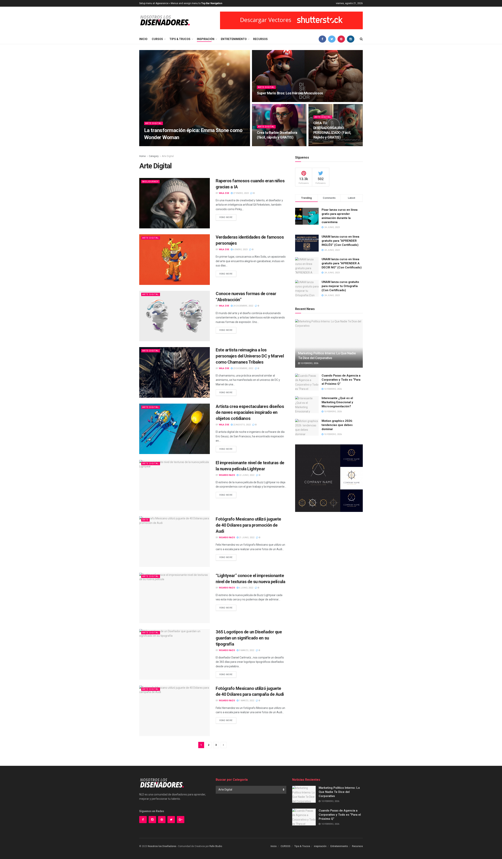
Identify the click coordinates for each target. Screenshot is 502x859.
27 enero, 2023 (241, 193)
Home (142, 156)
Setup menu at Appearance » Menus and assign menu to (180, 3)
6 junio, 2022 (245, 587)
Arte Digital (153, 123)
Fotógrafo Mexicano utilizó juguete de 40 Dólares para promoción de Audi (248, 525)
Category (154, 156)
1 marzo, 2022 (246, 700)
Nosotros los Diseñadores (162, 846)
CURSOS (157, 39)
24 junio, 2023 (169, 145)
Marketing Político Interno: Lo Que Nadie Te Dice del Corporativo (339, 792)
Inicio (143, 39)
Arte (145, 520)
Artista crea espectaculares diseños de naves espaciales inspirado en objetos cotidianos (250, 412)
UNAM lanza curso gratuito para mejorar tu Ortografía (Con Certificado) (340, 286)
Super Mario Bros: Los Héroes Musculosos (290, 93)
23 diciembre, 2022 (243, 368)
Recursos (260, 39)
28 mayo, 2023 (266, 100)
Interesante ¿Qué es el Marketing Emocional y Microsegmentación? (337, 402)
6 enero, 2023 (240, 249)
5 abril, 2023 (266, 145)
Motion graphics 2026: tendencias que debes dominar (337, 425)
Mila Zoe (152, 145)
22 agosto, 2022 (242, 424)
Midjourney (150, 181)
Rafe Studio (215, 846)
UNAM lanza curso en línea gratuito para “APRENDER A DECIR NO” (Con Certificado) (342, 263)
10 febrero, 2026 (309, 363)
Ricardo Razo (227, 475)
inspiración (205, 39)
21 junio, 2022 (246, 537)
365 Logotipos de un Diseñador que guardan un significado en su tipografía (249, 638)
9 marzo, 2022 (246, 650)
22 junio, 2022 (246, 475)
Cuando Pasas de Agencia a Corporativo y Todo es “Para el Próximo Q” (341, 380)
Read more (226, 217)
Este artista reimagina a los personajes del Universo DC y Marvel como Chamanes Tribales (250, 356)
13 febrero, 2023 (324, 145)
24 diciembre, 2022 (243, 306)
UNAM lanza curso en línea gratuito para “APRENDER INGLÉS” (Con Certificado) (340, 241)
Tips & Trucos (179, 39)
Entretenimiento (234, 39)
